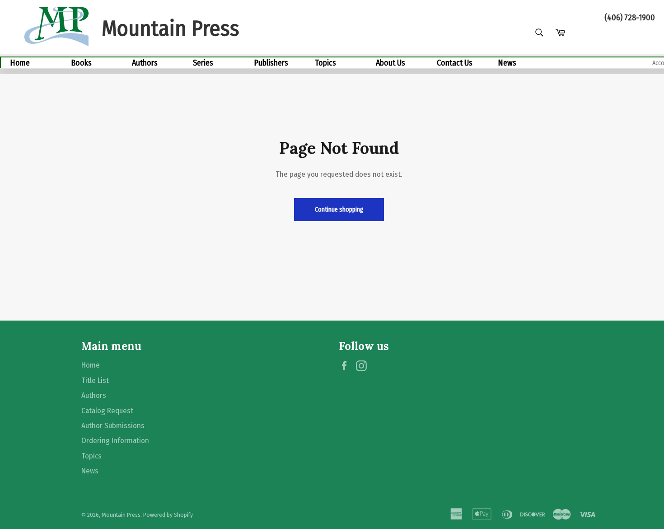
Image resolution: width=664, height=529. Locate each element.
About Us (390, 63)
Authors (145, 63)
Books (81, 63)
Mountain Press (121, 515)
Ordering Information (115, 440)
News (507, 63)
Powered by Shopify (168, 515)
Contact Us (454, 63)
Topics (325, 63)
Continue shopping (339, 209)
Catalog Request (107, 411)
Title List (95, 380)
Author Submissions (113, 425)
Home (20, 63)
